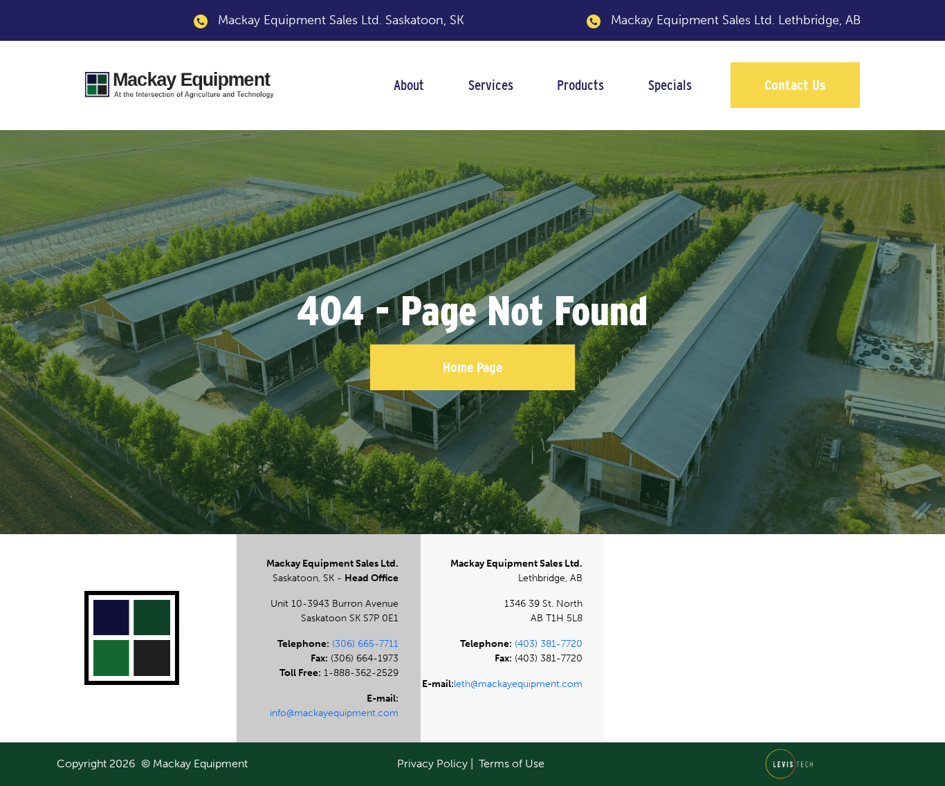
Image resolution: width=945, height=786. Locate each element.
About (409, 84)
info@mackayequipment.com (334, 713)
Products (580, 84)
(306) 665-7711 (365, 644)
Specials (670, 84)
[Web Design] (793, 762)
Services (490, 84)
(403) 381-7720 (548, 644)
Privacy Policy (432, 763)
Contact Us (795, 84)
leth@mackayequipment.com (518, 684)
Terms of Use (511, 763)
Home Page (472, 367)
